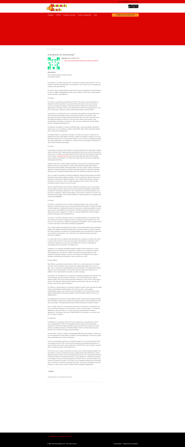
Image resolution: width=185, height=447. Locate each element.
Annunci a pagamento (84, 15)
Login (136, 1)
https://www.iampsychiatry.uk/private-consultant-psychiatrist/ (81, 60)
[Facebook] (50, 1)
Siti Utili (58, 15)
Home (48, 49)
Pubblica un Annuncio (125, 15)
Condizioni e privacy (69, 15)
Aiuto (95, 15)
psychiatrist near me (63, 156)
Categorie (51, 15)
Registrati (131, 1)
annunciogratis (118, 443)
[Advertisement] (92, 31)
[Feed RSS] (48, 1)
